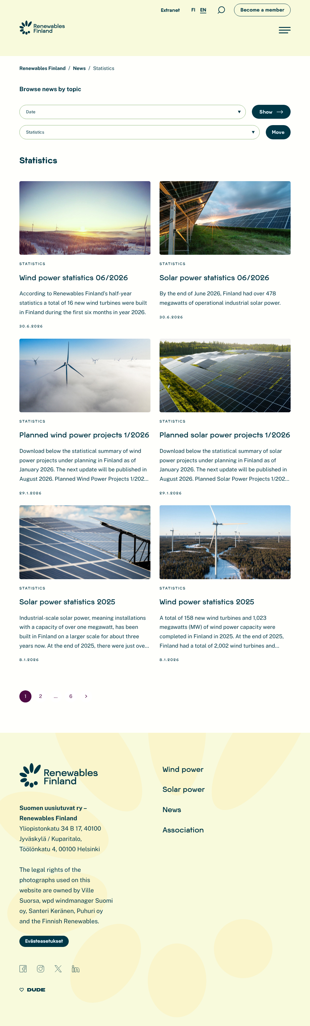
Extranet (170, 10)
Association (183, 829)
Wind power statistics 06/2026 (73, 277)
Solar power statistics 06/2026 (214, 277)
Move (278, 132)
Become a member (262, 10)
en (203, 10)
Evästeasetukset (44, 941)
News (172, 809)
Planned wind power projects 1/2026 (84, 434)
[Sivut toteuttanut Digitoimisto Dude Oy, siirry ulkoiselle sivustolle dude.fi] (32, 991)
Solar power (184, 789)
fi (193, 10)
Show (266, 112)
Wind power (183, 769)
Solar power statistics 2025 (67, 601)
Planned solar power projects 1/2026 (225, 434)
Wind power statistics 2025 (207, 601)
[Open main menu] (285, 30)
